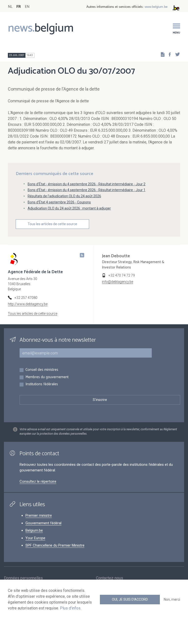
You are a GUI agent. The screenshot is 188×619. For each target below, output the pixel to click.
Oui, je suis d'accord (130, 599)
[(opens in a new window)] (168, 54)
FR (18, 6)
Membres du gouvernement (47, 377)
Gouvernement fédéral (43, 523)
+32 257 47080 (25, 298)
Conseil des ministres (41, 370)
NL (10, 6)
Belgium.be (34, 530)
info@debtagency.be (117, 282)
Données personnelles (23, 578)
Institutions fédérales (41, 384)
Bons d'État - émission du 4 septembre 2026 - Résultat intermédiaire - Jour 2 (86, 184)
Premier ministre (38, 515)
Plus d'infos (70, 608)
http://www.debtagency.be (27, 304)
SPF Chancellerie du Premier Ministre (54, 545)
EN (27, 6)
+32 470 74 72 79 (121, 275)
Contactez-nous (109, 578)
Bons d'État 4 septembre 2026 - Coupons (59, 202)
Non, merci (172, 599)
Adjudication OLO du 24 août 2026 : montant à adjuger (69, 208)
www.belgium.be (156, 7)
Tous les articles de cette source (52, 224)
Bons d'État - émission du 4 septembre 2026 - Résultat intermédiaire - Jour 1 (86, 190)
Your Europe (35, 538)
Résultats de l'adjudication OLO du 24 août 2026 (64, 196)
